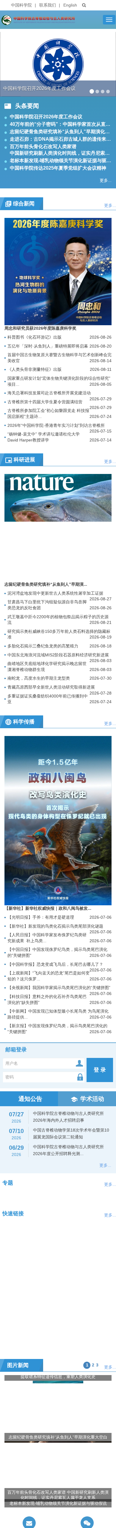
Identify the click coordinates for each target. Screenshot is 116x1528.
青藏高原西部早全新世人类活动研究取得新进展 (51, 687)
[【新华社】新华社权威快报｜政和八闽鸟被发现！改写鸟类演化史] (58, 820)
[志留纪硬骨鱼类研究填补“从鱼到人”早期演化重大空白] (58, 527)
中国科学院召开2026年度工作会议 (46, 116)
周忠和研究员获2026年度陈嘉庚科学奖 (40, 328)
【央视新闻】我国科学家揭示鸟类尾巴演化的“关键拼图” (58, 987)
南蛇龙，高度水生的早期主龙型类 (38, 678)
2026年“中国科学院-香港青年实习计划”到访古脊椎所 (56, 425)
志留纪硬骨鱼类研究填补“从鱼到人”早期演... (45, 584)
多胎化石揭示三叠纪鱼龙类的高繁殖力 (42, 646)
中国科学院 (21, 5)
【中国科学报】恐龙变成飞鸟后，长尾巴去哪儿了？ (55, 964)
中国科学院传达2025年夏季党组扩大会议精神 (58, 168)
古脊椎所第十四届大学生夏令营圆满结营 (44, 401)
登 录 (100, 1070)
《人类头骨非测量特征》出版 (34, 369)
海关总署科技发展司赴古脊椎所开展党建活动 (49, 392)
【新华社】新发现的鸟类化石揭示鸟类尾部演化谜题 (55, 926)
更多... (106, 180)
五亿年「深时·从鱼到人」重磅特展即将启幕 (47, 346)
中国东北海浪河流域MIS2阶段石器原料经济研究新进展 (58, 655)
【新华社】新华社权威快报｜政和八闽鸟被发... (47, 908)
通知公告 (30, 1098)
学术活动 (92, 1098)
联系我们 (47, 5)
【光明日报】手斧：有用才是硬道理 (40, 917)
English (70, 5)
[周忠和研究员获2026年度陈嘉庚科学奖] (58, 271)
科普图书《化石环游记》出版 (34, 337)
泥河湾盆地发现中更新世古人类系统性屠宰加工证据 (55, 593)
